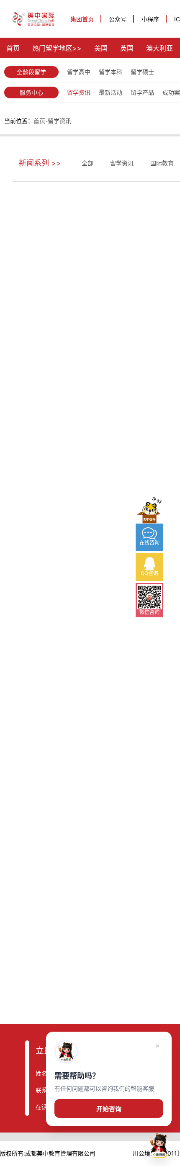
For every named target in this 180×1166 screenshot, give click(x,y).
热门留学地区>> (57, 48)
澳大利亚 (159, 48)
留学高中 (78, 71)
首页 (13, 48)
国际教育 (162, 163)
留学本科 (110, 71)
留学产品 (142, 92)
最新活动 (110, 92)
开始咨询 (108, 1109)
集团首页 (82, 19)
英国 (127, 48)
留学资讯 (78, 92)
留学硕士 (142, 71)
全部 (87, 163)
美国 (101, 48)
